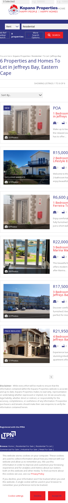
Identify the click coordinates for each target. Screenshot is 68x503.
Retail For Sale (45, 449)
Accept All (56, 495)
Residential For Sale (25, 446)
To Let (46, 56)
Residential (36, 56)
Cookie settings (15, 495)
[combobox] (19, 95)
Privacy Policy (37, 473)
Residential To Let (44, 446)
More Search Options (36, 35)
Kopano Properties (21, 56)
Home (11, 446)
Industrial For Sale (29, 449)
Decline (37, 495)
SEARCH (56, 35)
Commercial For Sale (9, 449)
